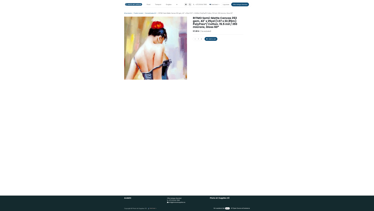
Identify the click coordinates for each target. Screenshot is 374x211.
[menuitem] (148, 4)
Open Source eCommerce (241, 208)
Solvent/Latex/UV (150, 13)
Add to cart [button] (212, 39)
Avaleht (127, 198)
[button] (190, 4)
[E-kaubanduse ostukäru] (186, 4)
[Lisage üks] (202, 39)
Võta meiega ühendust (240, 4)
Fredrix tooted (138, 13)
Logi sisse (226, 4)
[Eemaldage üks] (195, 39)
